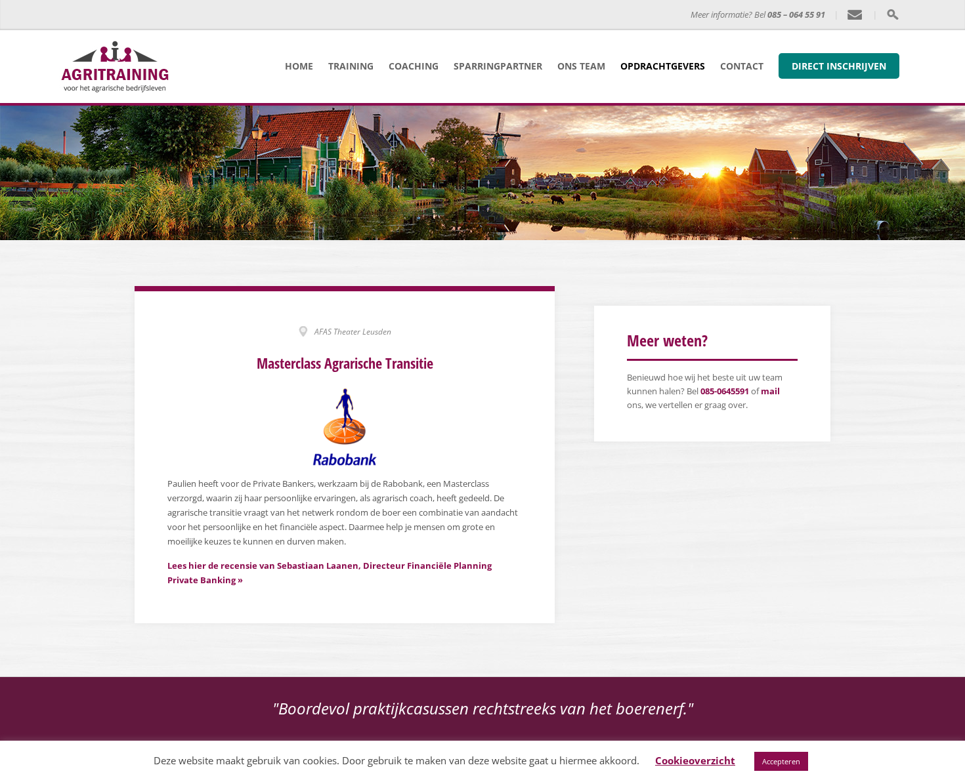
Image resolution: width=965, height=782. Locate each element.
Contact (741, 66)
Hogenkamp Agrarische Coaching (317, 15)
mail (770, 391)
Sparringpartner (498, 66)
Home (299, 66)
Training (351, 66)
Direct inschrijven (839, 66)
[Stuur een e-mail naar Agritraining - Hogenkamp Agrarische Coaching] (855, 15)
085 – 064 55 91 (796, 14)
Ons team (581, 66)
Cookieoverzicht (695, 760)
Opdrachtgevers (662, 66)
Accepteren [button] (781, 761)
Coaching (414, 66)
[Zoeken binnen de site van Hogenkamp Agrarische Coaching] (892, 14)
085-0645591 (724, 391)
